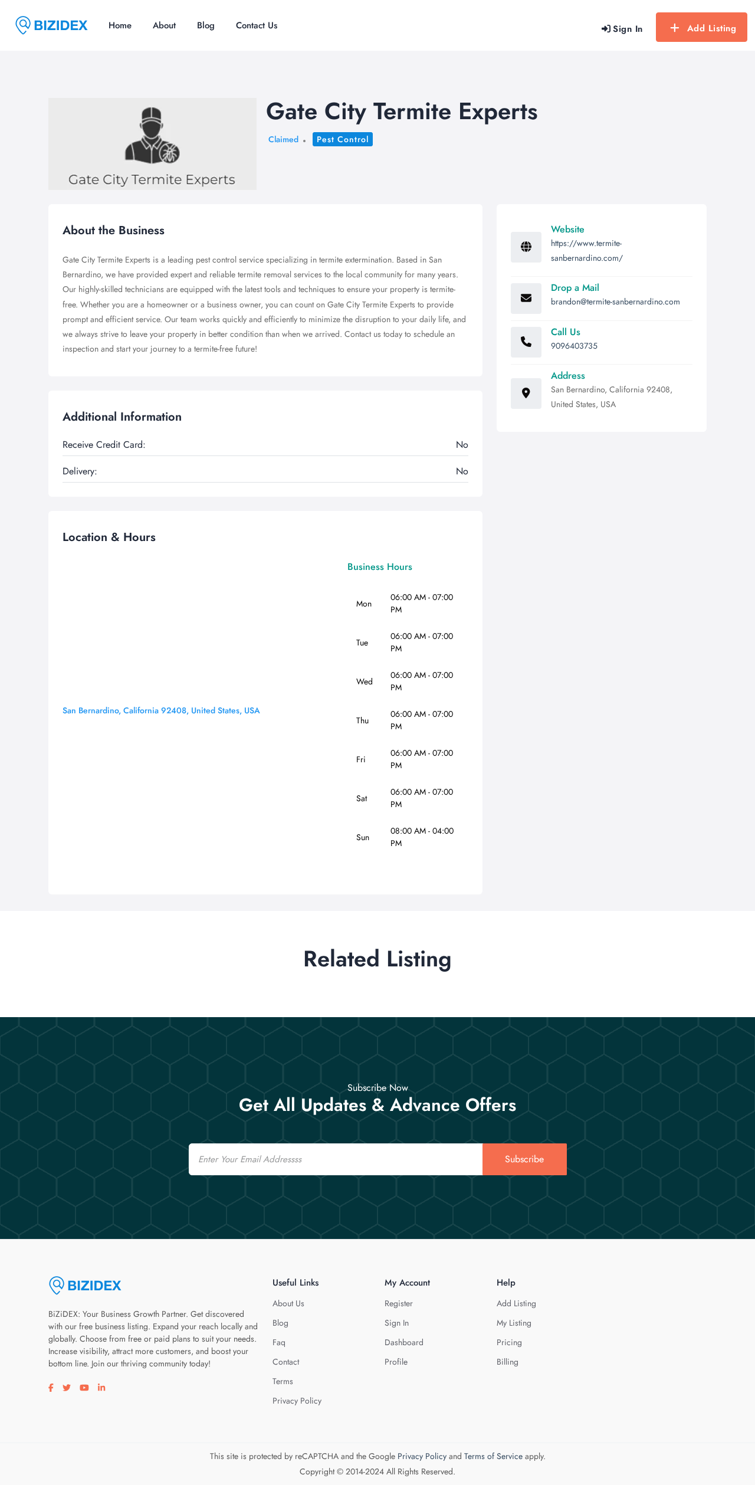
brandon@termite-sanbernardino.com (615, 301)
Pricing (509, 1342)
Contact (286, 1362)
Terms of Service (493, 1456)
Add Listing (712, 28)
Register (399, 1303)
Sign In (397, 1323)
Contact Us (256, 25)
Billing (507, 1362)
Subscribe (524, 1159)
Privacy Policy (297, 1401)
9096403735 (574, 346)
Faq (279, 1342)
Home (120, 25)
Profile (396, 1362)
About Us (288, 1303)
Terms (283, 1381)
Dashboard (404, 1342)
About (164, 25)
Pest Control (343, 139)
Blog (206, 25)
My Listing (514, 1323)
